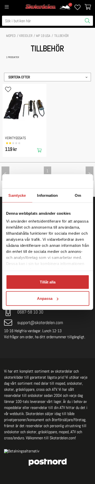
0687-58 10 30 (30, 312)
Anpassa (44, 298)
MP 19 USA (43, 35)
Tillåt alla (47, 282)
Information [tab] (47, 195)
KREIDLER (25, 35)
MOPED (11, 35)
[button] (47, 77)
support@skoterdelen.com (40, 322)
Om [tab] (78, 195)
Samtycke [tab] (17, 195)
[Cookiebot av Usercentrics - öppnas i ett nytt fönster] (67, 181)
